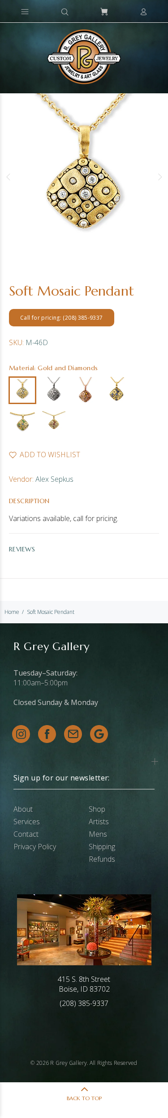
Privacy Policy (34, 846)
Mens (98, 834)
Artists (99, 821)
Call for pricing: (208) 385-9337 (61, 317)
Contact (26, 834)
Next (159, 176)
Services (26, 821)
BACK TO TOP (84, 1098)
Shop (97, 809)
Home (11, 612)
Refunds (102, 859)
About (23, 809)
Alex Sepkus (54, 479)
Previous (8, 176)
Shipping (102, 846)
